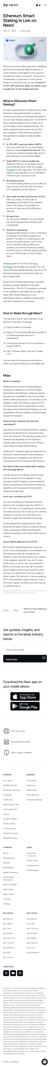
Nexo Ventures (33, 795)
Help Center (8, 889)
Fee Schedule (32, 870)
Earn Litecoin (32, 943)
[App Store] (25, 696)
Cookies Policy (33, 865)
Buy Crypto (8, 780)
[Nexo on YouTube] (13, 973)
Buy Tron (7, 928)
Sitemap (6, 904)
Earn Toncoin (32, 928)
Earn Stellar (31, 938)
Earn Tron (31, 948)
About (5, 853)
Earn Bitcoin (32, 919)
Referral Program (10, 833)
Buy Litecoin (8, 957)
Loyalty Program (10, 819)
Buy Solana (8, 933)
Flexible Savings (10, 785)
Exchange (7, 795)
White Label (32, 790)
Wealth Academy (10, 872)
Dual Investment (10, 809)
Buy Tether (8, 924)
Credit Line (7, 800)
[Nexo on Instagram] (20, 973)
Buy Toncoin (8, 943)
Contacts (7, 899)
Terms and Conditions (31, 854)
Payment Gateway (34, 800)
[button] (44, 1062)
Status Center (9, 894)
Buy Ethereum (9, 948)
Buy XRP (6, 952)
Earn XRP (31, 924)
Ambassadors (9, 858)
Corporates (32, 780)
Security (6, 863)
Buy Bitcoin (8, 919)
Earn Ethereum (33, 952)
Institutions (31, 785)
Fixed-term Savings (11, 790)
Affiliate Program (10, 838)
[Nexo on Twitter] (6, 973)
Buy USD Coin (9, 938)
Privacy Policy (32, 860)
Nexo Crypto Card (11, 804)
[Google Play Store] (25, 706)
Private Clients (9, 824)
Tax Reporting (9, 828)
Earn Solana (32, 933)
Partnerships (8, 867)
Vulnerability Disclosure (8, 878)
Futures (6, 814)
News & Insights (10, 884)
